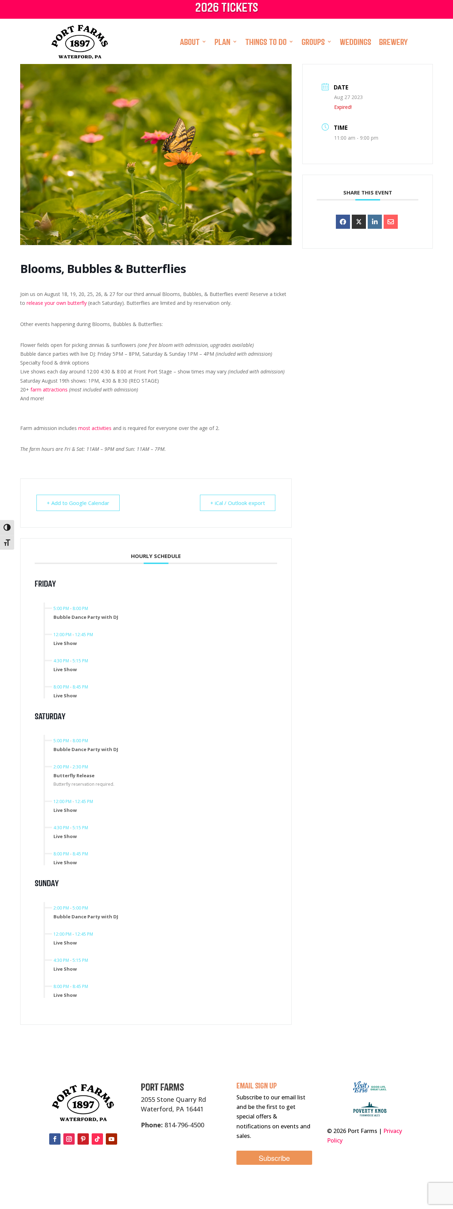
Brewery (393, 41)
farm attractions (49, 389)
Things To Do (266, 41)
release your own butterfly (57, 303)
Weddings (355, 41)
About (190, 41)
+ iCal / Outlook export (237, 502)
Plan (222, 41)
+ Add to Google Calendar (78, 502)
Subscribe (274, 1158)
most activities (94, 428)
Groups (313, 41)
